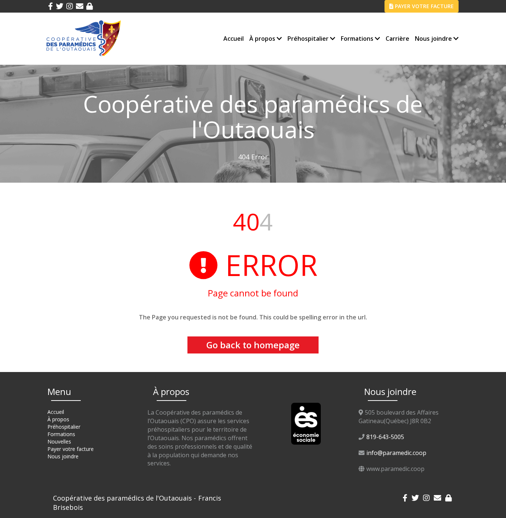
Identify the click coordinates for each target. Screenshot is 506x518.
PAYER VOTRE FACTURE (423, 6)
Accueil (233, 38)
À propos (263, 38)
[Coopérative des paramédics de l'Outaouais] (83, 38)
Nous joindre (434, 38)
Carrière (397, 38)
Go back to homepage (253, 345)
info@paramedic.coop (396, 453)
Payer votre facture (70, 448)
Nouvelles (59, 441)
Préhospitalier (308, 38)
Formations (358, 38)
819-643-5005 (385, 437)
